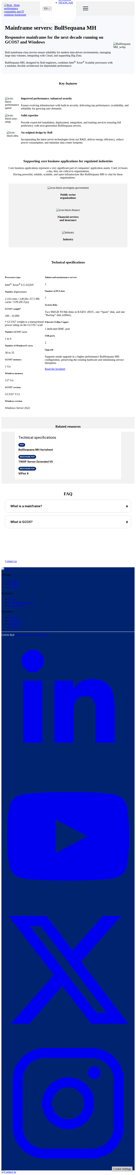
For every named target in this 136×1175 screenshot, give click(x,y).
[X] (68, 1035)
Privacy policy (24, 634)
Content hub (15, 605)
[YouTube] (68, 901)
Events (12, 599)
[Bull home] (5, 568)
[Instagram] (68, 1168)
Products (13, 580)
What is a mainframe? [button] (26, 506)
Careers (12, 627)
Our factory (14, 623)
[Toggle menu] (84, 8)
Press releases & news (20, 602)
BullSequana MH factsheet (35, 449)
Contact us (11, 561)
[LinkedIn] (68, 768)
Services (13, 587)
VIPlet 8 (23, 473)
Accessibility (41, 634)
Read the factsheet (55, 368)
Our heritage (15, 620)
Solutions (13, 583)
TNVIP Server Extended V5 (35, 461)
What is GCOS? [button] (21, 522)
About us (13, 617)
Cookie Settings (122, 1168)
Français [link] (66, 2)
